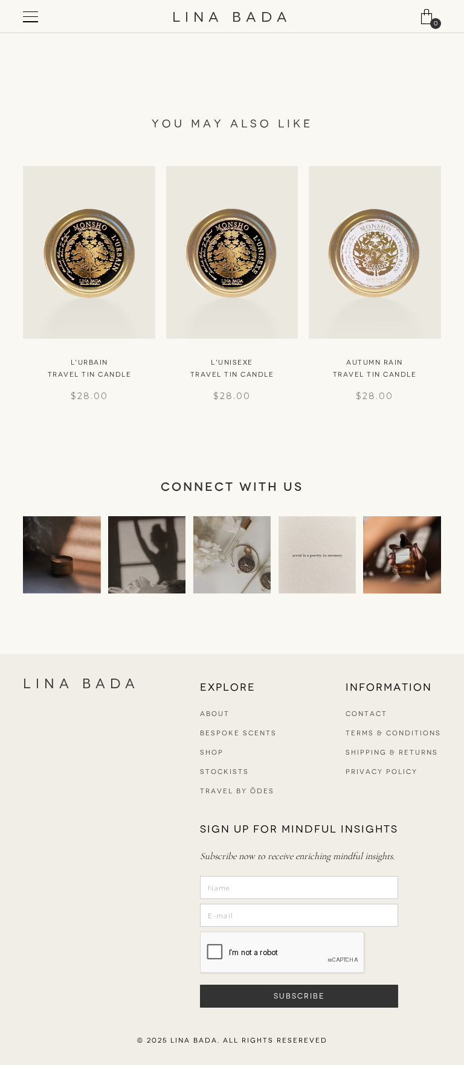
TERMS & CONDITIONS (393, 733)
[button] (426, 16)
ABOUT (215, 714)
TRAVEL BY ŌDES (237, 791)
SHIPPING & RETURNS (392, 752)
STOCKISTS (224, 772)
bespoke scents (238, 733)
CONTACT (366, 714)
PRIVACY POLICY (381, 772)
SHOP (212, 752)
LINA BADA (232, 17)
